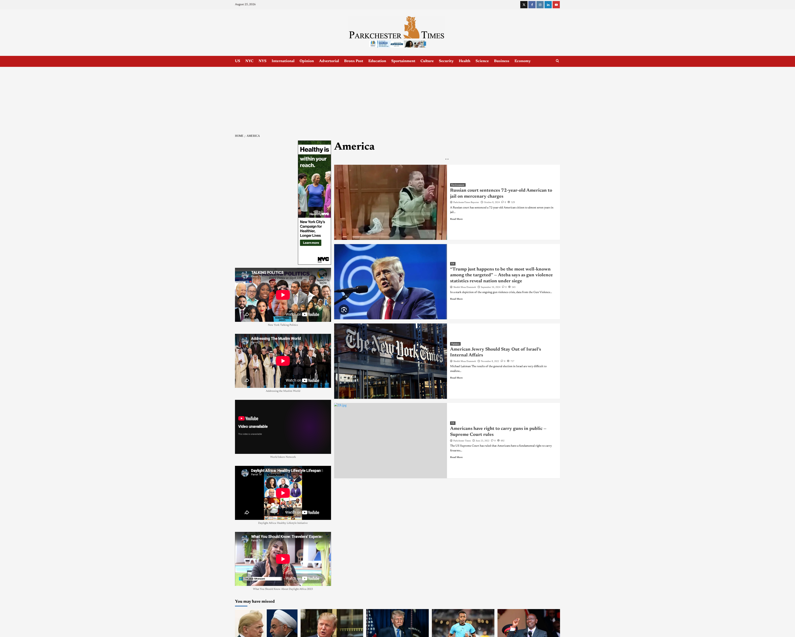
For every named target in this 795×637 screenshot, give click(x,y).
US (237, 61)
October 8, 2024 (492, 202)
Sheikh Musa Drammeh (464, 287)
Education (377, 61)
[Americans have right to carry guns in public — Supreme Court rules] (390, 440)
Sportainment (403, 61)
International (283, 61)
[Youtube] (556, 4)
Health (464, 61)
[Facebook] (532, 4)
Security (446, 61)
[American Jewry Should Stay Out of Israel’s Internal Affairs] (390, 361)
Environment (457, 185)
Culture (427, 61)
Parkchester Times (462, 440)
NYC (249, 61)
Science (482, 61)
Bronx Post (353, 61)
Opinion (307, 61)
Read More (456, 219)
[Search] (557, 61)
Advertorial (329, 61)
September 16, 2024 (490, 287)
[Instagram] (540, 4)
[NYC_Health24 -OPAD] (314, 202)
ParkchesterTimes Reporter (466, 202)
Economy (522, 61)
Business (501, 61)
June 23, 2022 (482, 440)
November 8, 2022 (490, 361)
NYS (262, 61)
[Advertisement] (397, 98)
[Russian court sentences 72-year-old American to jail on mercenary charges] (390, 202)
